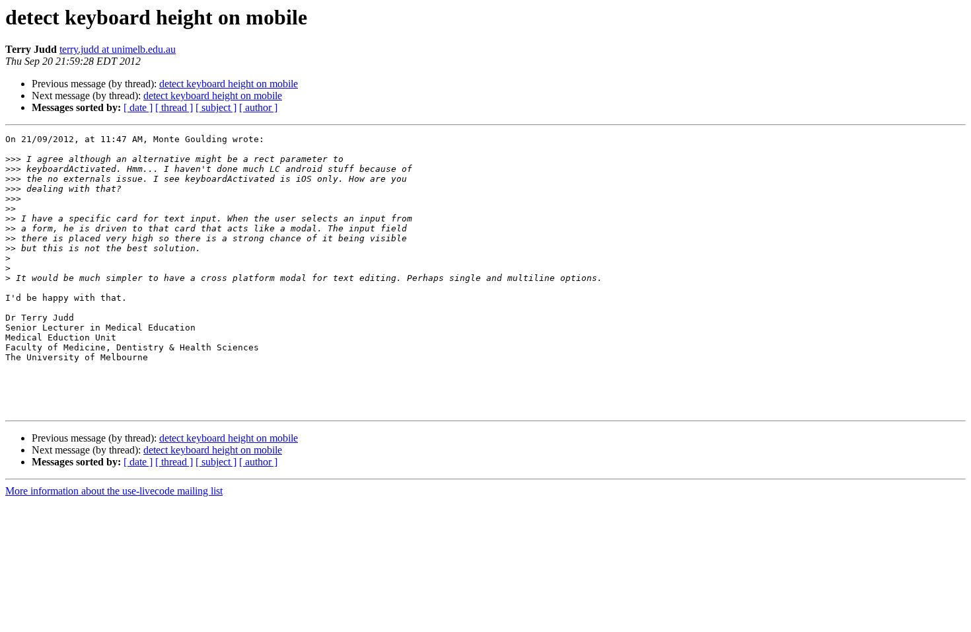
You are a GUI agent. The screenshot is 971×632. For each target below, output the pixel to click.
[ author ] (258, 107)
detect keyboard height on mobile (228, 83)
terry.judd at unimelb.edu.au (117, 49)
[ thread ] (174, 107)
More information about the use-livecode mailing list (114, 490)
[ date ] (138, 107)
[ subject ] (216, 107)
